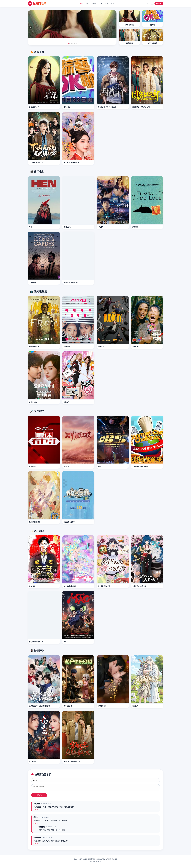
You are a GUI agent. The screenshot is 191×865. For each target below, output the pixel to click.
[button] (68, 43)
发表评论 (39, 795)
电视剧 (93, 3)
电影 (87, 3)
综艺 (100, 3)
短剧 (112, 3)
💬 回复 (36, 810)
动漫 (106, 3)
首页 (81, 3)
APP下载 (158, 3)
